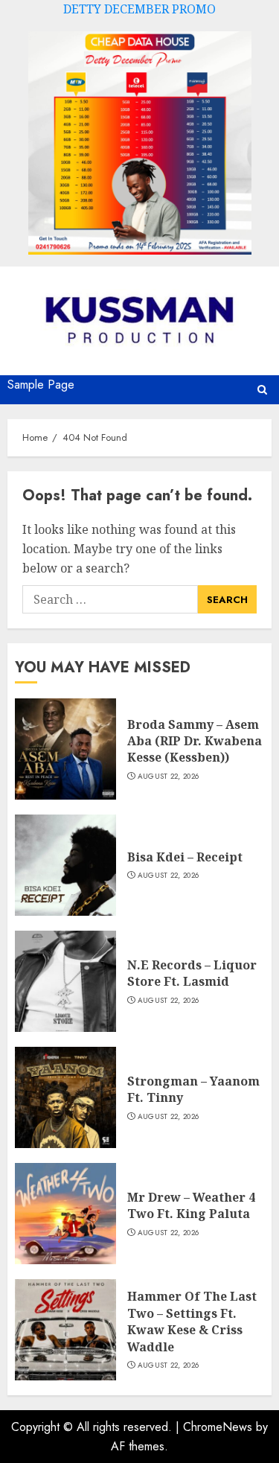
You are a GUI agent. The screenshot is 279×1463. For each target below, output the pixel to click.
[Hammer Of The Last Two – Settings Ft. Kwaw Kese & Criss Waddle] (65, 1329)
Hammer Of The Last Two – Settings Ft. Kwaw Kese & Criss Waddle (192, 1321)
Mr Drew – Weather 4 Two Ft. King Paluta (191, 1205)
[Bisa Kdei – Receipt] (65, 865)
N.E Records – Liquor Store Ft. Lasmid (192, 973)
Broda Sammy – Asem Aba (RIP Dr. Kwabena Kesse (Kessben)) (194, 741)
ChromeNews (217, 1426)
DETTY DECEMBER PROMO (139, 9)
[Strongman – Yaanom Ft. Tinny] (65, 1097)
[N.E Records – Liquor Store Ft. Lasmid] (65, 981)
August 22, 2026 (168, 776)
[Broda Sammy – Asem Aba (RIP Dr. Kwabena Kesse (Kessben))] (65, 749)
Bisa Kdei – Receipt (185, 857)
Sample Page (40, 384)
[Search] (262, 389)
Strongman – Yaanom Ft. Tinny (193, 1089)
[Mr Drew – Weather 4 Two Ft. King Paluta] (65, 1213)
